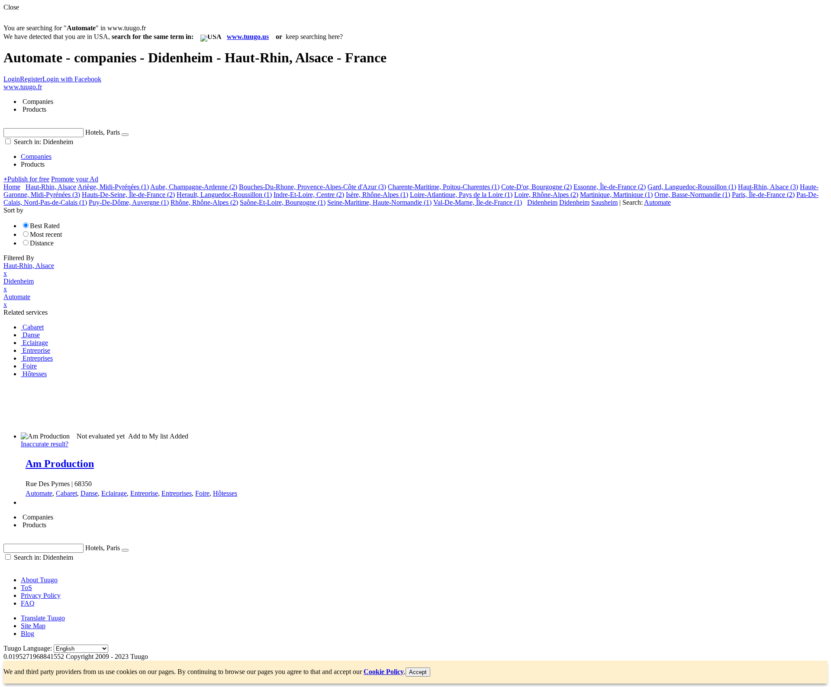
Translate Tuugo (43, 618)
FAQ (28, 603)
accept (418, 672)
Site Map (33, 625)
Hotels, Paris (102, 132)
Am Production (60, 463)
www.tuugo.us (248, 36)
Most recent (46, 234)
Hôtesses (225, 493)
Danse (89, 493)
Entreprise (144, 493)
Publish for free (26, 179)
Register (31, 79)
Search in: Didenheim (42, 141)
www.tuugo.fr (22, 86)
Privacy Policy (41, 595)
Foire (202, 493)
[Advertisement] (161, 404)
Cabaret (66, 493)
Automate (39, 493)
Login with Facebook (71, 79)
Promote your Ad (74, 179)
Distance (42, 243)
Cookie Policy (384, 671)
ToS (26, 587)
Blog (27, 633)
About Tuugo (39, 580)
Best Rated (45, 225)
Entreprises (176, 493)
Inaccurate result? (44, 444)
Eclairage (114, 493)
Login (11, 79)
